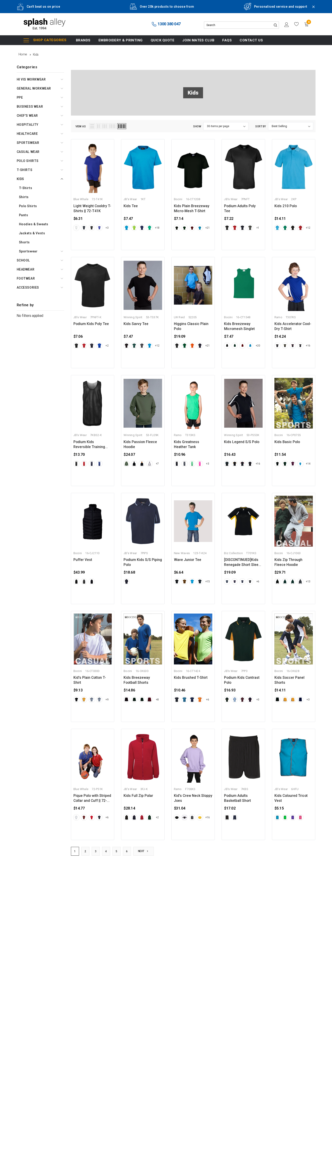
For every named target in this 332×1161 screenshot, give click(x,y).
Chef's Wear (27, 115)
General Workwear (34, 88)
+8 (157, 699)
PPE (20, 97)
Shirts (24, 197)
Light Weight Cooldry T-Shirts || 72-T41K (92, 208)
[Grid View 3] (105, 126)
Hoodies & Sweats (34, 224)
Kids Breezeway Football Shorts (137, 680)
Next (141, 851)
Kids (20, 179)
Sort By (260, 126)
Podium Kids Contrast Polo (242, 680)
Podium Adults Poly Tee (240, 208)
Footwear (26, 278)
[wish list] (296, 24)
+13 (308, 581)
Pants (23, 215)
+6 (257, 581)
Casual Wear (28, 152)
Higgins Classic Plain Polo (191, 326)
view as (80, 126)
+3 (106, 227)
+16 (308, 345)
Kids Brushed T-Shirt (191, 678)
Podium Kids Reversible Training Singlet (89, 444)
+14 (308, 463)
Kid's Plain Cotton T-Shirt (89, 680)
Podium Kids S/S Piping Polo (143, 562)
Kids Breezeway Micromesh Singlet (239, 326)
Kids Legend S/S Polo (241, 442)
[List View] (92, 126)
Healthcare (27, 133)
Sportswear (28, 143)
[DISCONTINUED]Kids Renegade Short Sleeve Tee (243, 562)
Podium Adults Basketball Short (237, 798)
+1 (257, 227)
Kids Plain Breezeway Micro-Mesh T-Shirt (191, 208)
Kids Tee (131, 206)
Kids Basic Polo (287, 442)
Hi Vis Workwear (31, 79)
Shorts (24, 242)
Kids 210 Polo (285, 206)
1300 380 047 (169, 23)
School (23, 260)
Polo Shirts (28, 161)
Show (197, 126)
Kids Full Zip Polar (138, 796)
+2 (106, 345)
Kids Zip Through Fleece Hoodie (288, 562)
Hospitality (28, 124)
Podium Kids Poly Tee (91, 324)
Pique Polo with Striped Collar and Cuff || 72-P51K (92, 798)
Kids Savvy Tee (136, 324)
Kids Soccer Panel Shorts (289, 680)
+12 (308, 227)
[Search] (275, 25)
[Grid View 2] (98, 126)
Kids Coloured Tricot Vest (291, 798)
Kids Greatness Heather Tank (186, 444)
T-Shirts (25, 170)
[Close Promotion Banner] (311, 9)
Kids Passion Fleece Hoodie (140, 444)
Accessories (28, 287)
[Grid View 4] (112, 126)
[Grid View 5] (121, 126)
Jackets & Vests (32, 233)
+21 (207, 227)
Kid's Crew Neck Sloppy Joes (193, 798)
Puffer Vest (82, 560)
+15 (207, 581)
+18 (157, 227)
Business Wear (30, 106)
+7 (157, 463)
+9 (106, 699)
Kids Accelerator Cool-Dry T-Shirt (292, 326)
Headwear (26, 269)
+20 (258, 345)
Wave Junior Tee (187, 560)
